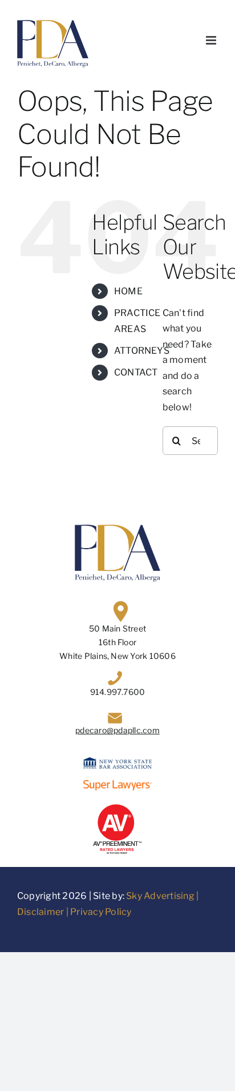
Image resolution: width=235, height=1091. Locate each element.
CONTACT (136, 372)
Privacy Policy (100, 911)
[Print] (117, 806)
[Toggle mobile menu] (212, 40)
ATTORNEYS (141, 350)
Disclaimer (40, 911)
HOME (128, 291)
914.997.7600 (117, 692)
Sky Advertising (160, 895)
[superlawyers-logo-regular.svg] (117, 784)
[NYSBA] (117, 761)
